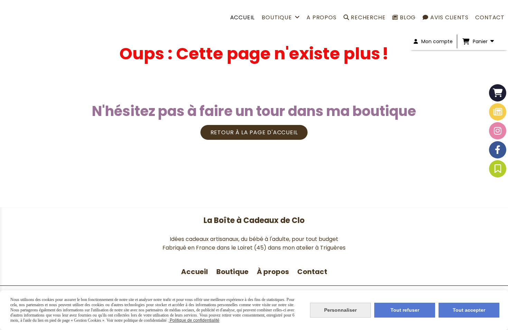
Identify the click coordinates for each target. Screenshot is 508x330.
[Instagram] (497, 130)
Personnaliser (340, 310)
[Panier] (497, 92)
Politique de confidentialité (194, 320)
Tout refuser (405, 310)
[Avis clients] (497, 168)
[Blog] (497, 111)
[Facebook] (497, 149)
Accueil (194, 271)
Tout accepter (469, 310)
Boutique (232, 271)
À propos (273, 271)
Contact (312, 271)
